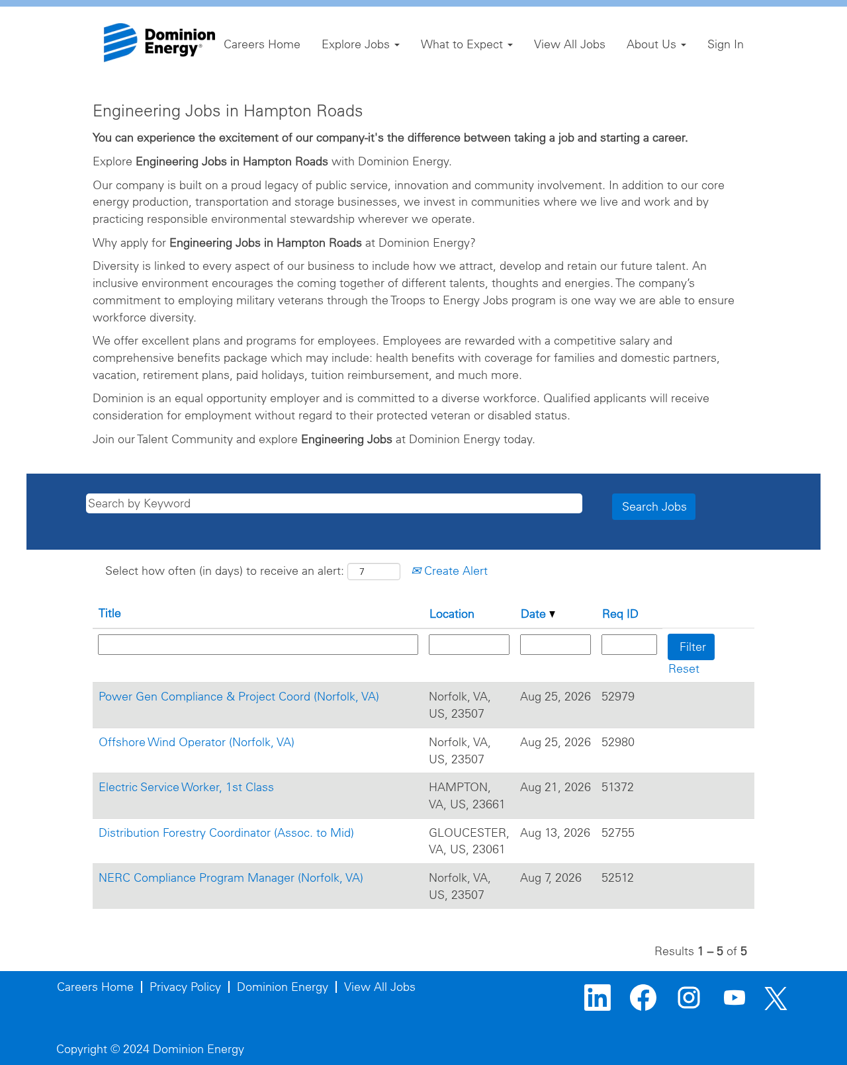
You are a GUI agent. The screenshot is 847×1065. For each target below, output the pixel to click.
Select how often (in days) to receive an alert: (224, 570)
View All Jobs (569, 44)
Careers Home (262, 44)
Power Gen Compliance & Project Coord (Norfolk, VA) (239, 696)
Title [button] (110, 612)
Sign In (725, 44)
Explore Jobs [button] (357, 44)
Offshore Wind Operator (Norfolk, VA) (196, 741)
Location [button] (451, 613)
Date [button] (535, 613)
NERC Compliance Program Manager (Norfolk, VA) (231, 877)
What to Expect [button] (463, 44)
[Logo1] (159, 42)
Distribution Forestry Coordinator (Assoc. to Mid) (226, 832)
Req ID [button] (620, 613)
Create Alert (454, 570)
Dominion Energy (282, 986)
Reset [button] (683, 668)
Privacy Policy (185, 986)
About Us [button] (653, 44)
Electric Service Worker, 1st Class (186, 786)
